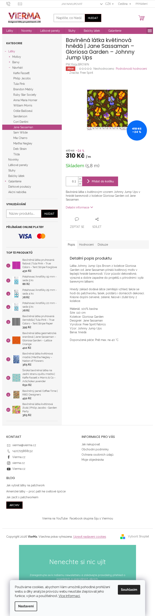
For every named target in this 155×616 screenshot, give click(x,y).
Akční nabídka (17, 192)
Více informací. (69, 596)
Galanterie (14, 181)
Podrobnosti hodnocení (131, 68)
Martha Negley (22, 143)
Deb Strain (20, 148)
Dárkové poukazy (19, 186)
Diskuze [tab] (103, 244)
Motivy (16, 56)
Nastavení (26, 606)
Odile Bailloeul (22, 110)
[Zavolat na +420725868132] (12, 3)
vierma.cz (18, 463)
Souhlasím (129, 590)
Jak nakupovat (71, 3)
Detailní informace (77, 207)
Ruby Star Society (24, 94)
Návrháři (17, 67)
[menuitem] (9, 30)
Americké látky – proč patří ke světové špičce (36, 491)
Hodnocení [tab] (86, 244)
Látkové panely (18, 165)
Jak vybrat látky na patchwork (25, 485)
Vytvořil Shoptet (138, 536)
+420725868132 (22, 451)
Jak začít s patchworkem (22, 497)
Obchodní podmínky (95, 449)
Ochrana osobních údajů (97, 454)
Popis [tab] (71, 244)
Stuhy (12, 170)
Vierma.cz (18, 457)
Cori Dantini (20, 121)
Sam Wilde (20, 132)
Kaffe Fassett (21, 73)
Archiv (14, 505)
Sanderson (20, 116)
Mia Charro (20, 138)
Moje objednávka (93, 459)
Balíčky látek (16, 176)
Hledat (93, 18)
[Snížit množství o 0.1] (80, 183)
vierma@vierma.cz (24, 445)
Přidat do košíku (103, 181)
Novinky (13, 159)
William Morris (22, 105)
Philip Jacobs (22, 78)
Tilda (16, 154)
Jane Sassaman (23, 127)
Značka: (81, 72)
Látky (11, 51)
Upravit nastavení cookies (89, 536)
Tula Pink (19, 83)
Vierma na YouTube (55, 518)
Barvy (16, 62)
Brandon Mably (23, 89)
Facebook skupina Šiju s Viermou (91, 518)
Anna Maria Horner (25, 100)
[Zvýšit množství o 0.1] (80, 179)
